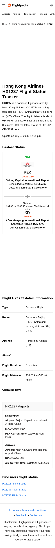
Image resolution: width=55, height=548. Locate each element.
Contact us (35, 515)
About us (14, 510)
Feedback (21, 515)
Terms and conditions (34, 510)
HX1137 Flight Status (14, 489)
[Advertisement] (27, 55)
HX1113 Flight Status (14, 483)
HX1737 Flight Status (14, 495)
